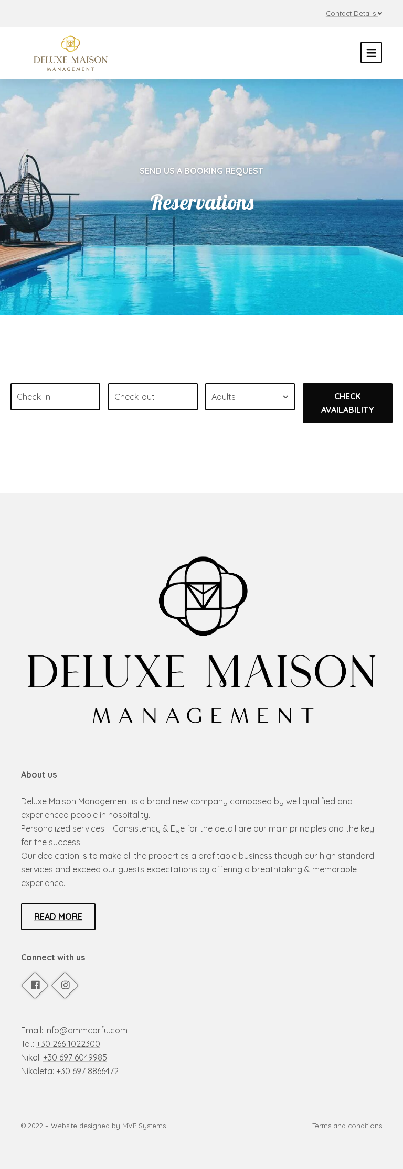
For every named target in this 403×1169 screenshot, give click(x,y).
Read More (58, 916)
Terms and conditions (347, 1125)
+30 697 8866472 (87, 1071)
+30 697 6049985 (75, 1057)
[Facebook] (34, 985)
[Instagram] (64, 985)
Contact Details (351, 13)
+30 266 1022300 (68, 1044)
